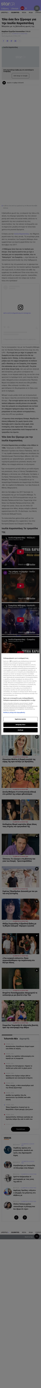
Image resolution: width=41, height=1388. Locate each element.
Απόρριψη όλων (20, 724)
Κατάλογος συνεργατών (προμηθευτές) (14, 712)
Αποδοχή (20, 730)
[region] (20, 694)
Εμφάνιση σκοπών (20, 719)
